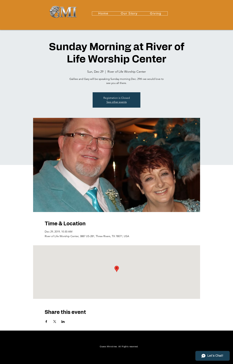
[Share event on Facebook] (46, 321)
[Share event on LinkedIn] (63, 321)
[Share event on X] (54, 321)
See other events (116, 102)
